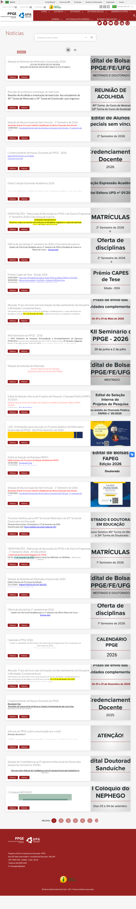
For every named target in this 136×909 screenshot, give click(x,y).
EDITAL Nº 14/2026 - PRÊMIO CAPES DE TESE (38, 283)
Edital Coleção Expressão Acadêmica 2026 (31, 183)
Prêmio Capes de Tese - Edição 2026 (28, 274)
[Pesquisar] (92, 37)
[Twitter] (99, 23)
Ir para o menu (25, 7)
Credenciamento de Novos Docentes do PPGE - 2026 (37, 152)
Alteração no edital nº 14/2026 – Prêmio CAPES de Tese (42, 280)
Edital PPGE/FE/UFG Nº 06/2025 (33, 584)
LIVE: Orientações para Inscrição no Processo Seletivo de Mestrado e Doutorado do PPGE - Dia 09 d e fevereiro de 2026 (46, 428)
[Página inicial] (8, 17)
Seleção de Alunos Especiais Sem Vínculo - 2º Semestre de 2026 (43, 122)
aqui (54, 648)
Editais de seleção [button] (96, 12)
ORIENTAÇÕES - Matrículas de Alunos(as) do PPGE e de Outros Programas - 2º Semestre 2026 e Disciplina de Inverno (49, 215)
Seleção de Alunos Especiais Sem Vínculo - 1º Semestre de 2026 (43, 487)
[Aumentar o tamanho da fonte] (100, 6)
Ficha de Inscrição (15, 158)
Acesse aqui (53, 250)
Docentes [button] (58, 12)
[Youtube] (111, 23)
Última (96, 821)
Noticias (24, 77)
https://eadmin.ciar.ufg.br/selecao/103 (40, 527)
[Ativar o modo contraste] (108, 6)
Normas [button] (55, 19)
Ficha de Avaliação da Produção (21, 587)
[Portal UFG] (25, 17)
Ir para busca (39, 7)
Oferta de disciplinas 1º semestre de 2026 (31, 609)
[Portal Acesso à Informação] (68, 882)
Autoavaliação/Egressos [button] (78, 19)
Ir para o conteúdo (8, 7)
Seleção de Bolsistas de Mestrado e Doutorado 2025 (37, 579)
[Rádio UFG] (122, 23)
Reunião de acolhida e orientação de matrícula (33, 91)
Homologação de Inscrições (19, 709)
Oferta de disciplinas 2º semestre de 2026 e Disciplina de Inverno (44, 244)
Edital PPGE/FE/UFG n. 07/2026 (21, 156)
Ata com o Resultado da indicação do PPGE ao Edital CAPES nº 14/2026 (48, 277)
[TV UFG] (127, 23)
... (89, 821)
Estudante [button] (75, 12)
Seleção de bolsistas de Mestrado (26, 365)
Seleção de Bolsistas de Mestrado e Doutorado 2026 (37, 61)
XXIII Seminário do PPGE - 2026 (25, 335)
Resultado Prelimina (27, 465)
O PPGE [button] (44, 12)
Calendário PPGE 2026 (20, 639)
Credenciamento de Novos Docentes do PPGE (33, 700)
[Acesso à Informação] (55, 7)
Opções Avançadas (87, 38)
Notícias (13, 77)
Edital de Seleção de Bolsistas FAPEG (28, 457)
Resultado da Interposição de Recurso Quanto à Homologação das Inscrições (41, 706)
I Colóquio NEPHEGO (20, 792)
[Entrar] (2, 2)
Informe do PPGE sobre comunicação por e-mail (34, 731)
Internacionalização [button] (107, 19)
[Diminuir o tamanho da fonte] (104, 6)
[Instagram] (116, 23)
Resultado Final (25, 407)
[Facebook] (105, 23)
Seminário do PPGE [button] (119, 12)
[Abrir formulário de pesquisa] (134, 15)
